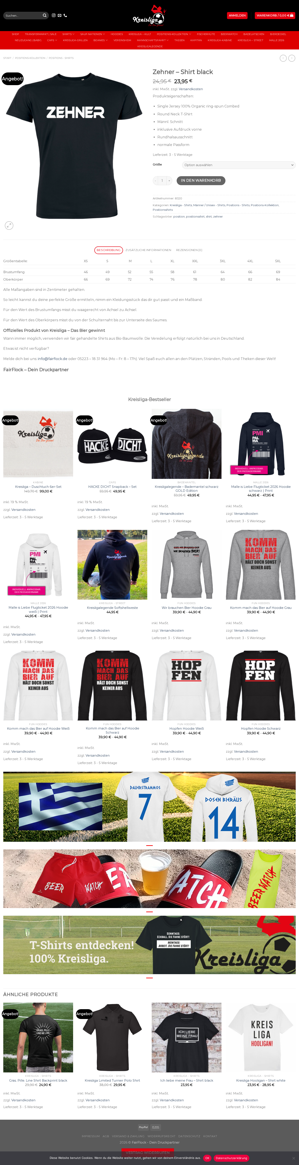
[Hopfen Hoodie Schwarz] (261, 685)
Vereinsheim (122, 40)
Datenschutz (189, 1136)
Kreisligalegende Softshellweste (112, 608)
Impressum (91, 1136)
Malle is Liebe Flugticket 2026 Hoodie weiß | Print (38, 610)
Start (7, 58)
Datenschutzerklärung (231, 1158)
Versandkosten (191, 89)
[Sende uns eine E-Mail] (59, 16)
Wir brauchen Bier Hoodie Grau (186, 608)
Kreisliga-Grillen (75, 40)
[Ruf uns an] (65, 16)
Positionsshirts (163, 209)
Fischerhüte (206, 34)
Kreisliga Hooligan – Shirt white (260, 1080)
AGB (106, 1136)
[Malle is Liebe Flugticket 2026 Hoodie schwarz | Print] (261, 444)
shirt (209, 216)
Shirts (67, 34)
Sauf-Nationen (91, 34)
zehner (218, 216)
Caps (50, 40)
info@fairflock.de (52, 359)
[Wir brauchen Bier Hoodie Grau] (187, 565)
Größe (157, 164)
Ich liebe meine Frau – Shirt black (186, 1080)
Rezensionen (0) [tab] (189, 250)
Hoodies (117, 34)
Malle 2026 (276, 40)
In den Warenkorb (201, 180)
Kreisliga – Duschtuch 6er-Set (38, 487)
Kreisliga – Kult (140, 34)
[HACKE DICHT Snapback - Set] (112, 444)
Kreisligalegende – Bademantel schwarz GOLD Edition (186, 489)
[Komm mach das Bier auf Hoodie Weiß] (38, 685)
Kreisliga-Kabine (220, 40)
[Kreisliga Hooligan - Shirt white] (261, 1037)
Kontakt (210, 1136)
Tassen (179, 40)
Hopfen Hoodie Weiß (186, 729)
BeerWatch (229, 34)
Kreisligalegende (150, 46)
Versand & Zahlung (128, 1136)
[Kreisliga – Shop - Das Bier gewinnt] (149, 15)
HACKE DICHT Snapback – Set (112, 487)
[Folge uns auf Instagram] (53, 16)
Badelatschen (253, 34)
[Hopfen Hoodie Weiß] (187, 685)
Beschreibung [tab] (108, 250)
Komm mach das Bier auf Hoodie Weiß (38, 729)
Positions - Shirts (61, 58)
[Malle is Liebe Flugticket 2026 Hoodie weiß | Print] (38, 565)
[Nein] (293, 1159)
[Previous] (3, 1060)
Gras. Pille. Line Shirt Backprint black (38, 1080)
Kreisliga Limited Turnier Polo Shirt (112, 1080)
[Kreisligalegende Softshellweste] (112, 565)
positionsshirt (195, 216)
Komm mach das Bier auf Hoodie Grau (261, 608)
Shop (15, 34)
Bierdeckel (278, 34)
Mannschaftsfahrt (151, 40)
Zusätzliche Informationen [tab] (148, 250)
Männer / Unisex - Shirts (209, 205)
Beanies (99, 40)
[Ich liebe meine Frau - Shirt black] (187, 1037)
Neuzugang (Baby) (28, 40)
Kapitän (196, 40)
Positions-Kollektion (172, 34)
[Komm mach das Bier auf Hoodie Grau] (261, 565)
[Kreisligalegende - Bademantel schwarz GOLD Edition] (187, 444)
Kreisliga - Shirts (181, 205)
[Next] (295, 1060)
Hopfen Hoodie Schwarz (261, 729)
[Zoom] (9, 225)
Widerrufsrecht (162, 1136)
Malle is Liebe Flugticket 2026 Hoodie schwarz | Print (261, 489)
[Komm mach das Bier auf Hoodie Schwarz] (112, 685)
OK (207, 1158)
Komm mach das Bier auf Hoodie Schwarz (112, 730)
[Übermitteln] (44, 15)
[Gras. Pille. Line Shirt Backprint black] (38, 1037)
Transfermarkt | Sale (40, 34)
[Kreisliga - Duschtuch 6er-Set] (38, 444)
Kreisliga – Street (250, 40)
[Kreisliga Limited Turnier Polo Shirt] (112, 1037)
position (179, 216)
